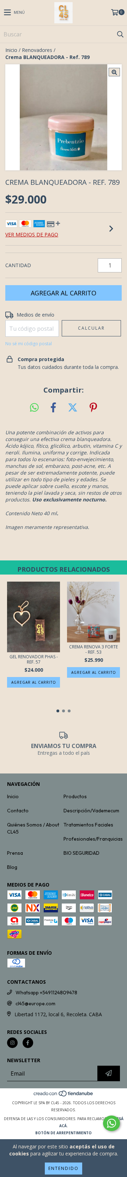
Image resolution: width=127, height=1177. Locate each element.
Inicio (11, 50)
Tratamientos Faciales (88, 825)
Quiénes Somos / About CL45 (33, 828)
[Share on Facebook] (53, 408)
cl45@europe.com (35, 1003)
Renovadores (37, 50)
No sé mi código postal (28, 344)
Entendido (63, 1168)
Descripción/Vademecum (91, 810)
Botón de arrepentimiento (63, 1132)
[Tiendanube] (64, 1095)
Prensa (15, 853)
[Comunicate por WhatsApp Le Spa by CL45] (111, 1123)
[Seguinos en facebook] (28, 1042)
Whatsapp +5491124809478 (46, 992)
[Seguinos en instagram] (12, 1042)
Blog (12, 867)
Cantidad (18, 265)
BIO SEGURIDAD (81, 853)
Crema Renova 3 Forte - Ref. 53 (93, 649)
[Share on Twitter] (72, 408)
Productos (75, 796)
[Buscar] (120, 34)
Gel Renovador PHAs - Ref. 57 (34, 659)
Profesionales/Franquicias (93, 839)
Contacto (18, 810)
